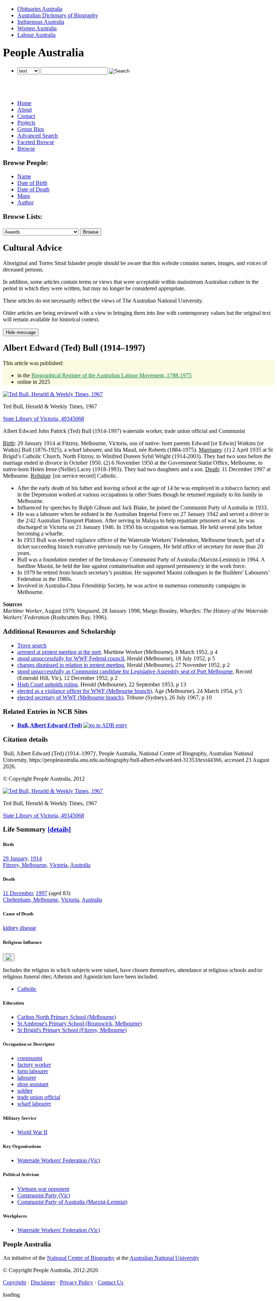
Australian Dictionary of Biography (57, 15)
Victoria (58, 865)
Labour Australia (36, 35)
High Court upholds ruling (47, 684)
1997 (41, 893)
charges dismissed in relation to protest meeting (70, 665)
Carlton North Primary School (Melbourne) (66, 1017)
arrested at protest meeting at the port (59, 652)
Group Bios (30, 129)
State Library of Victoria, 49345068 (43, 419)
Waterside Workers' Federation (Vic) (58, 1160)
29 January (15, 858)
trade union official (38, 1097)
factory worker (34, 1065)
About (24, 110)
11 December (18, 893)
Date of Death (33, 189)
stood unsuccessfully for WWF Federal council (70, 658)
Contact (26, 116)
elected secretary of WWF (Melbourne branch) (70, 697)
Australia (80, 865)
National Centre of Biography (81, 1258)
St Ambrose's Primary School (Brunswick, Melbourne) (79, 1023)
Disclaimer (43, 1282)
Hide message (21, 332)
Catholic (26, 989)
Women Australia (37, 28)
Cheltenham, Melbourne (30, 900)
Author (25, 202)
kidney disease (19, 928)
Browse (26, 149)
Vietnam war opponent (43, 1189)
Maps (23, 196)
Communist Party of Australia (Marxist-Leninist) (72, 1202)
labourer (26, 1078)
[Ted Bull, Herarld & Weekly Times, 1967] (53, 394)
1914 (36, 858)
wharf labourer (34, 1104)
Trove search (32, 645)
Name (24, 176)
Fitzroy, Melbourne (25, 865)
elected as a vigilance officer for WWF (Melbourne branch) (84, 691)
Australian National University (164, 1258)
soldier (24, 1091)
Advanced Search (37, 136)
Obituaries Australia (39, 9)
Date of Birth (32, 183)
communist (29, 1058)
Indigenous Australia (40, 22)
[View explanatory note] (8, 957)
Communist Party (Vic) (43, 1195)
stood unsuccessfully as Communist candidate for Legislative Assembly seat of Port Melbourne (125, 671)
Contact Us (110, 1282)
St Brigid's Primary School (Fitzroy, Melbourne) (72, 1030)
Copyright (14, 1282)
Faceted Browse (35, 142)
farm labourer (32, 1071)
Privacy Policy (76, 1282)
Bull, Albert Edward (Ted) (49, 725)
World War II (32, 1132)
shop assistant (32, 1084)
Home (24, 103)
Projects (26, 123)
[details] (59, 829)
